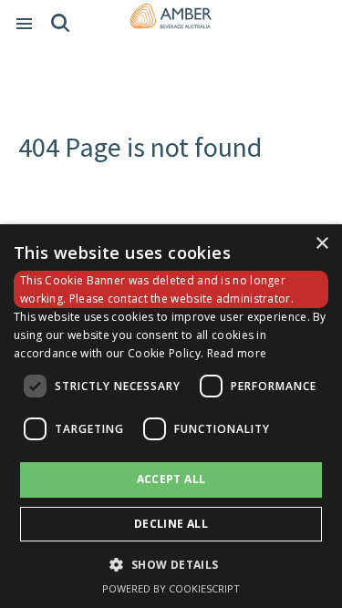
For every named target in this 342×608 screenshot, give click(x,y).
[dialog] (171, 416)
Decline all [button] (171, 523)
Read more (237, 353)
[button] (170, 563)
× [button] (321, 244)
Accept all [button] (171, 479)
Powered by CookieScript (171, 588)
